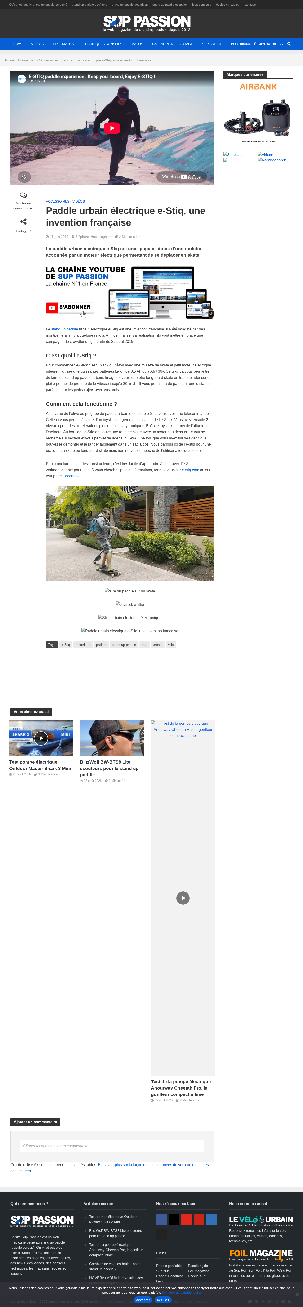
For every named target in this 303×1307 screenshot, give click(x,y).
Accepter (143, 1300)
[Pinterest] (199, 1219)
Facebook (71, 476)
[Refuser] (297, 1294)
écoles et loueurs (228, 4)
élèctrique (83, 645)
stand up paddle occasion (169, 4)
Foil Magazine (198, 1271)
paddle (101, 645)
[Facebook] (161, 1219)
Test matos (63, 44)
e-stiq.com (190, 470)
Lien (159, 1281)
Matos (137, 44)
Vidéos (37, 44)
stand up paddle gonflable (89, 4)
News (17, 44)
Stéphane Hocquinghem (93, 237)
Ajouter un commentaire (23, 205)
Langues (250, 4)
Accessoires (49, 60)
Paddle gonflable (169, 1266)
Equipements (28, 60)
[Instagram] (174, 1219)
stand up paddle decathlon (130, 4)
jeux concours (201, 4)
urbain (157, 645)
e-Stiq (65, 645)
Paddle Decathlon (169, 1276)
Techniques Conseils (102, 44)
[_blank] (241, 44)
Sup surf (162, 1271)
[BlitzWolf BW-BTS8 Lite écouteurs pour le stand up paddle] (112, 738)
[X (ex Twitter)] (161, 1234)
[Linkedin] (211, 1219)
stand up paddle (64, 329)
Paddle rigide (198, 1266)
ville (171, 645)
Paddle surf (196, 1276)
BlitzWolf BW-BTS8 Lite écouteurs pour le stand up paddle (109, 768)
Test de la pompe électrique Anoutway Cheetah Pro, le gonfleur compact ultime (181, 1088)
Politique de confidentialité (182, 1292)
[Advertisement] (132, 677)
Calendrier (162, 44)
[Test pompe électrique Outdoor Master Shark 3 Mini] (41, 738)
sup (144, 645)
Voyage (186, 44)
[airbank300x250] (258, 112)
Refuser (163, 1300)
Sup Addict (212, 44)
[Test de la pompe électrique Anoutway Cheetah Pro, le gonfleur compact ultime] (183, 898)
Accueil (10, 60)
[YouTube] (186, 1219)
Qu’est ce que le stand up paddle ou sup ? (38, 4)
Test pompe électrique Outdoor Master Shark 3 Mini (40, 765)
